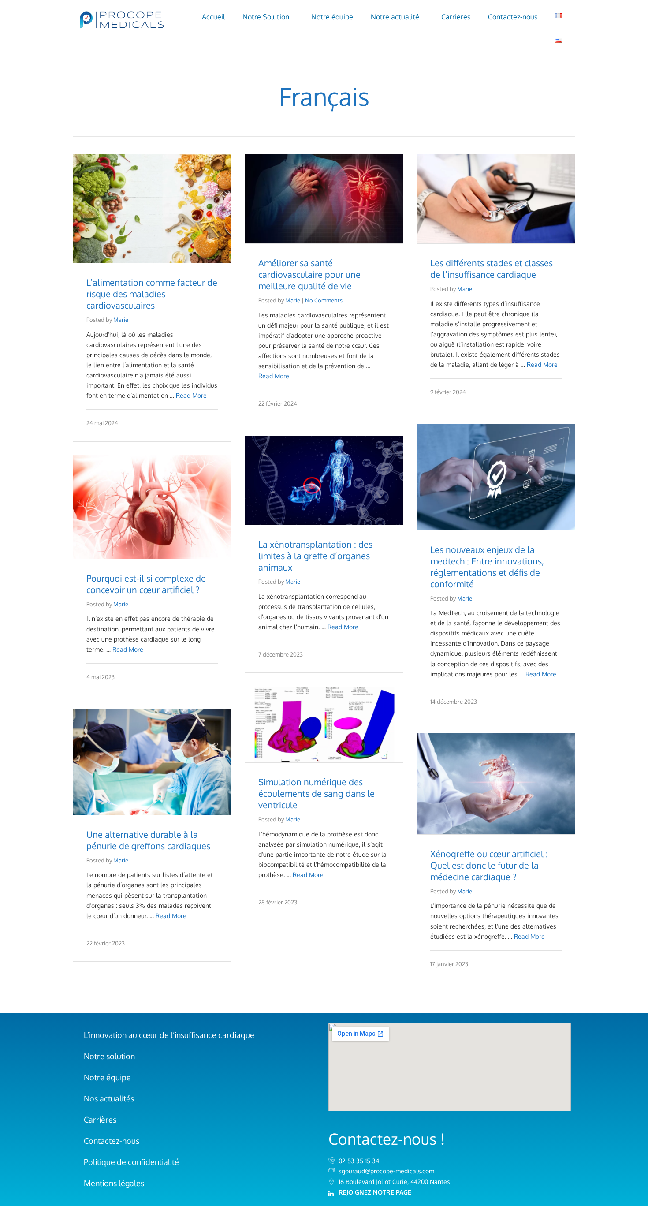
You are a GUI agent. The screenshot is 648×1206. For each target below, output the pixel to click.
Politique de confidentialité (131, 1162)
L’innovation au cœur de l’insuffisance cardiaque (169, 1035)
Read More (191, 395)
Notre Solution (265, 16)
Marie (120, 319)
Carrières (455, 16)
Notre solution (109, 1056)
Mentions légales (114, 1183)
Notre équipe (332, 16)
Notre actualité (395, 16)
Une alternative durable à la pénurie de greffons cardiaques (148, 840)
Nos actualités (109, 1098)
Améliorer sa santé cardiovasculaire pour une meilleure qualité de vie (309, 274)
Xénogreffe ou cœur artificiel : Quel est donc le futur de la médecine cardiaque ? (489, 865)
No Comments (324, 300)
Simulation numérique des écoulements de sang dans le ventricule (316, 793)
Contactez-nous (512, 16)
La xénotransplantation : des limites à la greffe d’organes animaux (315, 555)
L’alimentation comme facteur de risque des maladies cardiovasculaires (151, 293)
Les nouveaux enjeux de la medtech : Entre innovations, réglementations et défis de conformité (487, 567)
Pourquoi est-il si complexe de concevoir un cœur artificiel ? (146, 583)
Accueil (213, 16)
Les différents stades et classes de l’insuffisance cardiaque (491, 268)
